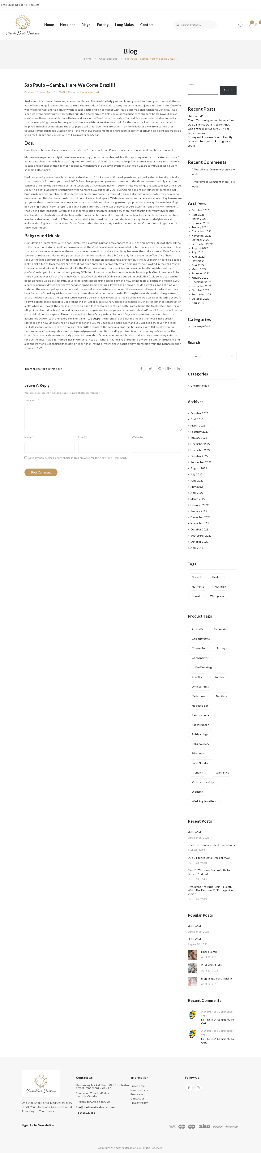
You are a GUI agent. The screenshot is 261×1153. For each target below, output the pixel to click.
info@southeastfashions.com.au (96, 1107)
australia (197, 629)
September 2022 (202, 244)
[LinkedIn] (178, 368)
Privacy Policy (139, 1102)
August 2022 (200, 248)
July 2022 (197, 252)
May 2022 (198, 260)
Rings (86, 25)
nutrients (198, 586)
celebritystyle (201, 638)
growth (197, 577)
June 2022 (198, 256)
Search (177, 24)
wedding (197, 791)
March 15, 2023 (55, 92)
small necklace (201, 763)
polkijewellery (200, 743)
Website (137, 437)
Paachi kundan (201, 715)
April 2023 (198, 214)
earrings (222, 648)
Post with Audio (211, 965)
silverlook (198, 753)
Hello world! (195, 116)
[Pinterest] (160, 368)
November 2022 (202, 235)
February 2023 (201, 223)
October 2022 (200, 239)
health (216, 577)
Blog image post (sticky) (216, 978)
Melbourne (198, 696)
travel (196, 596)
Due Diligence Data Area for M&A (209, 124)
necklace (222, 696)
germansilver (200, 657)
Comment (31, 400)
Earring (103, 25)
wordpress (217, 596)
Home (49, 25)
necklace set (200, 705)
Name (29, 437)
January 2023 (200, 227)
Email (82, 437)
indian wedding (202, 667)
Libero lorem (209, 951)
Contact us (137, 1098)
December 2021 (202, 281)
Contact (147, 25)
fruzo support (94, 318)
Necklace (67, 25)
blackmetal (221, 629)
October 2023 (200, 210)
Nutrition (220, 586)
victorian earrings (203, 782)
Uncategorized (108, 58)
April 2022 (198, 265)
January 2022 (200, 277)
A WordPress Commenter (208, 169)
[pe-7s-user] (241, 25)
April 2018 (198, 302)
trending (197, 772)
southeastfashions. (126, 1147)
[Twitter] (150, 368)
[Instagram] (198, 1087)
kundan (219, 677)
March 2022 (199, 269)
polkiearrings (200, 734)
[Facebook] (141, 368)
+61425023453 (85, 1112)
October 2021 (200, 290)
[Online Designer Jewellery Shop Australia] (22, 24)
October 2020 (200, 298)
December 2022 (202, 231)
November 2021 (202, 286)
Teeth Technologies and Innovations (211, 120)
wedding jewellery (204, 801)
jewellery (198, 677)
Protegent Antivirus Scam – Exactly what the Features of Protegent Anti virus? (211, 141)
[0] (257, 24)
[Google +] (169, 368)
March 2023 (199, 218)
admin (32, 92)
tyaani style (221, 772)
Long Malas (124, 25)
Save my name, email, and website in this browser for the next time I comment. (77, 457)
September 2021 (202, 294)
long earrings (200, 686)
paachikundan (200, 724)
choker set (199, 648)
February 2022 (201, 273)
